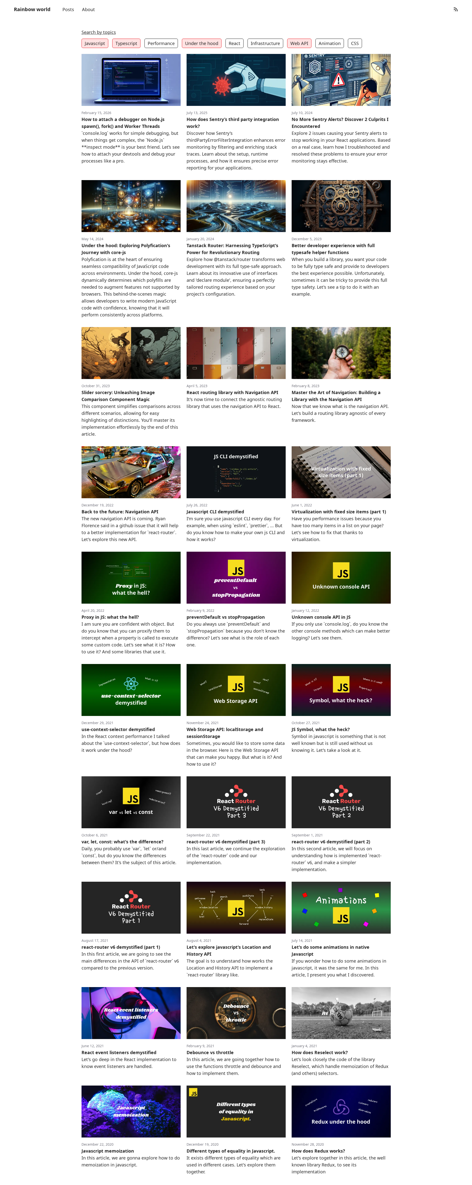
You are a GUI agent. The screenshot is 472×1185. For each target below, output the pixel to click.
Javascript (95, 43)
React (234, 43)
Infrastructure (265, 43)
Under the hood (201, 43)
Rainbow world (32, 9)
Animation (330, 43)
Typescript (126, 43)
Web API (299, 43)
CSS (355, 43)
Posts (68, 9)
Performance (161, 43)
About (88, 9)
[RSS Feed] (455, 9)
